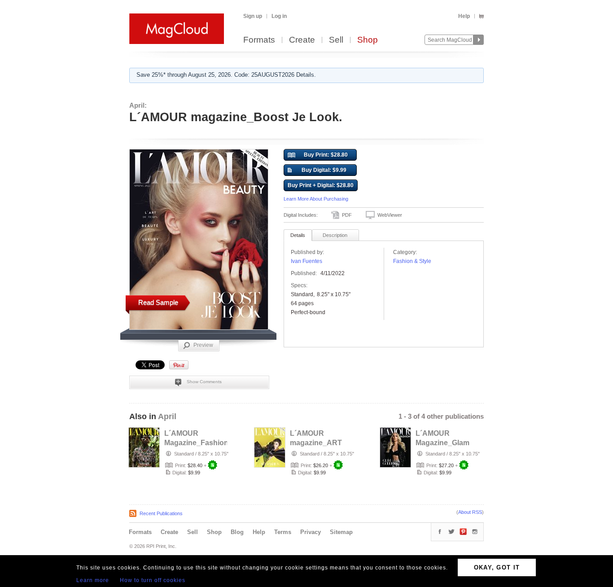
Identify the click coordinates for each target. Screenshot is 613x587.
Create (302, 40)
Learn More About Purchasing (316, 199)
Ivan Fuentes (306, 261)
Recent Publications (161, 513)
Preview (203, 345)
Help (464, 16)
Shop (367, 40)
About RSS (470, 512)
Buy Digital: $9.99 (324, 170)
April (167, 416)
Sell (336, 40)
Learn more (92, 580)
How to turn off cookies (152, 580)
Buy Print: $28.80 (326, 155)
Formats (259, 40)
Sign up (252, 16)
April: (138, 105)
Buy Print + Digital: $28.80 (321, 185)
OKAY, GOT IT (497, 567)
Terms (282, 532)
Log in (279, 16)
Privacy (310, 532)
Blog (237, 532)
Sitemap (341, 532)
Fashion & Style (412, 261)
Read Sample (158, 302)
